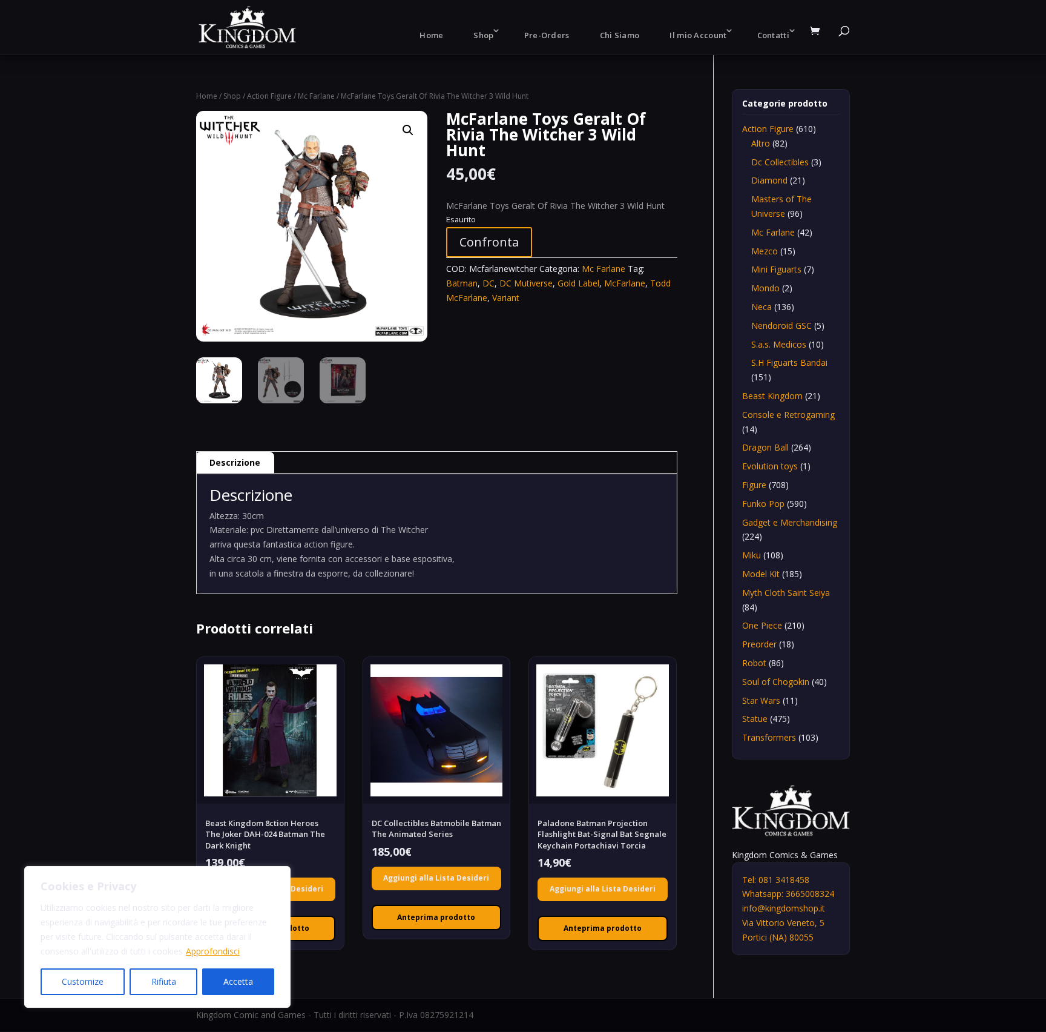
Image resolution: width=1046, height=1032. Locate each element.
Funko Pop (763, 503)
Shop (483, 35)
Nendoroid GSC (781, 325)
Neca (761, 307)
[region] (157, 937)
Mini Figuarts (776, 269)
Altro (760, 143)
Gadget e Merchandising (789, 522)
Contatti (773, 35)
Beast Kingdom (772, 396)
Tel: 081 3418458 (775, 879)
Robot (754, 663)
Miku (751, 555)
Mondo (765, 288)
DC (488, 283)
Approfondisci (213, 951)
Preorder (759, 644)
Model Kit (761, 574)
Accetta (238, 981)
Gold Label (578, 283)
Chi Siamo (620, 35)
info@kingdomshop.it (783, 908)
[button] (408, 130)
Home (431, 35)
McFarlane (624, 283)
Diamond (769, 180)
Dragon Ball (765, 447)
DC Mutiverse (526, 283)
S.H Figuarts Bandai (789, 362)
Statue (755, 718)
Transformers (769, 737)
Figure (754, 485)
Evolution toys (770, 466)
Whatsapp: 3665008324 (788, 893)
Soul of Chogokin (775, 681)
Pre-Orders (547, 35)
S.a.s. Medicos (778, 344)
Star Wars (761, 700)
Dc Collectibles (780, 162)
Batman (462, 283)
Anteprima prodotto (436, 917)
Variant (505, 297)
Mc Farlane (316, 96)
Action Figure (269, 96)
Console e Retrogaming (788, 414)
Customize (83, 981)
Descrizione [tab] (234, 462)
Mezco (764, 251)
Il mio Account (697, 35)
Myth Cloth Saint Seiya (786, 592)
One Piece (762, 625)
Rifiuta (163, 981)
